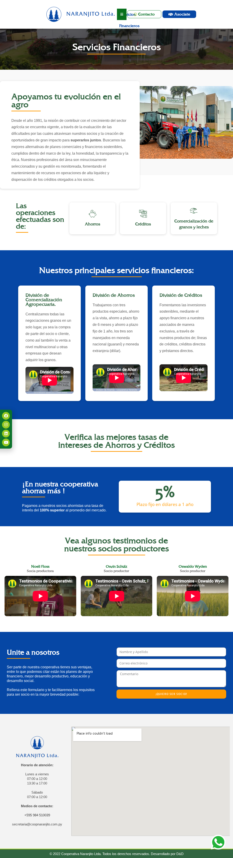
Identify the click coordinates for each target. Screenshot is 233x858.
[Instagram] (6, 425)
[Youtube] (6, 442)
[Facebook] (6, 416)
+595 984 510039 (37, 815)
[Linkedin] (6, 433)
